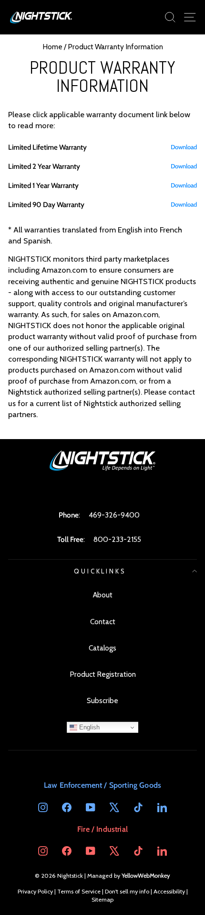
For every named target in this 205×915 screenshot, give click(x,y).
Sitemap (102, 899)
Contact (102, 621)
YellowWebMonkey (146, 875)
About (103, 594)
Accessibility (169, 891)
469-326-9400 (114, 514)
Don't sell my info (127, 891)
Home (52, 46)
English (88, 727)
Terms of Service (79, 891)
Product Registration (103, 674)
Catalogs (102, 647)
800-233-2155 (117, 539)
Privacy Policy (35, 891)
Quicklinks (100, 571)
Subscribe (102, 700)
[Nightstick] (41, 17)
